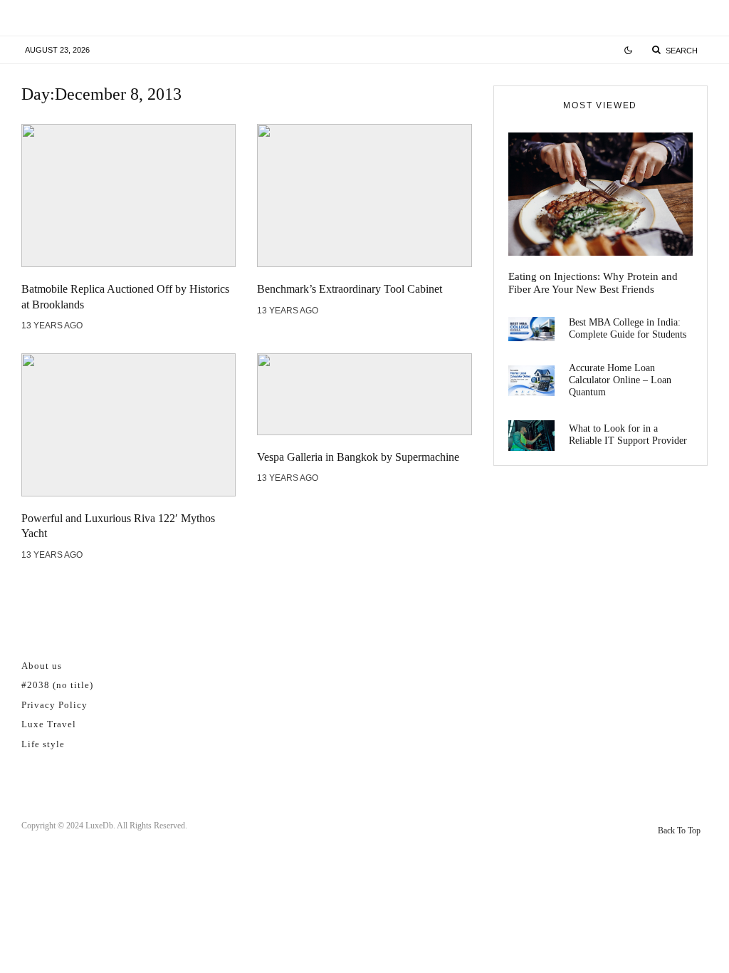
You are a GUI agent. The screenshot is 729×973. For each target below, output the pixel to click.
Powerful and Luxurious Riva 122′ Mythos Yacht (118, 525)
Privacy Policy (54, 704)
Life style (43, 744)
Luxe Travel (48, 724)
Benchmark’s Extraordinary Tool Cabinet (349, 289)
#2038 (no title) (57, 685)
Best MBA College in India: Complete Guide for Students (627, 328)
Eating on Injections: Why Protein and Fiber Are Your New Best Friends (593, 283)
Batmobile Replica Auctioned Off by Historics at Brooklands (125, 296)
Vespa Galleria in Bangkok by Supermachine (358, 457)
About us (41, 665)
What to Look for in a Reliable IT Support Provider (628, 434)
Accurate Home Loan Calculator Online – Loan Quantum (620, 380)
